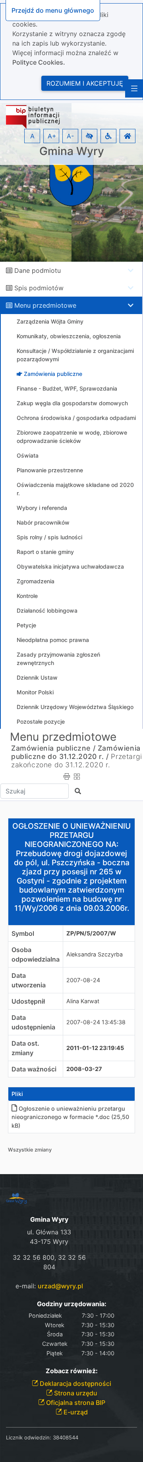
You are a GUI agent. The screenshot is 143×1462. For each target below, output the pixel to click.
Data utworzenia (29, 980)
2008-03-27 (84, 1068)
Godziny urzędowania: (71, 1304)
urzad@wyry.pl (60, 1286)
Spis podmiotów (39, 288)
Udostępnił (28, 1001)
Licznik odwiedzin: (28, 1437)
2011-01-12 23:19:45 (95, 1047)
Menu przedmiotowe (45, 305)
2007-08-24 (83, 980)
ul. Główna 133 (49, 1232)
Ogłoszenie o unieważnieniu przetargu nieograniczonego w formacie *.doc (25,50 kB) (70, 1117)
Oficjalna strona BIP (74, 1402)
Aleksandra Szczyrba (94, 954)
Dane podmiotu (37, 270)
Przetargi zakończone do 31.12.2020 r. (76, 760)
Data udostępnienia (33, 1022)
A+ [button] (52, 136)
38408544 (65, 1437)
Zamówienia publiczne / (53, 748)
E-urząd (75, 1412)
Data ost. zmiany (25, 1048)
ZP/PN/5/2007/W (91, 933)
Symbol (23, 933)
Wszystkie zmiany (30, 1150)
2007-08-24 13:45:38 (96, 1022)
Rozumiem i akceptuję (84, 83)
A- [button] (70, 136)
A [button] (32, 136)
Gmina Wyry (71, 151)
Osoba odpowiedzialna (36, 954)
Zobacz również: (72, 1371)
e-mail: (49, 1286)
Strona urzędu (74, 1393)
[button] (89, 136)
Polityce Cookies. (38, 62)
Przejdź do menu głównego (53, 10)
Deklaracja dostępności (74, 1383)
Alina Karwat (82, 1001)
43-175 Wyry (49, 1241)
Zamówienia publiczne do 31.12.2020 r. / (76, 752)
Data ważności (34, 1069)
